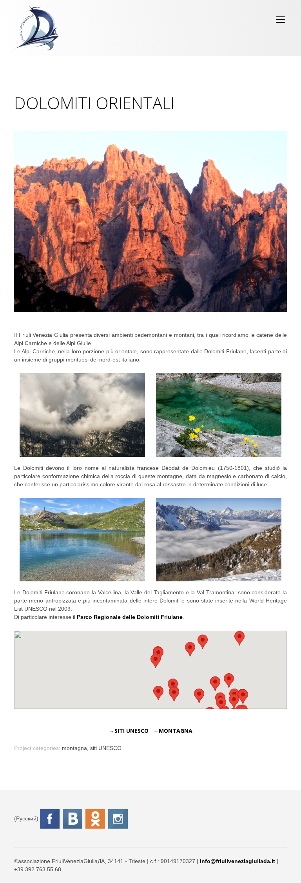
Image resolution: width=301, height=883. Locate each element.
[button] (174, 694)
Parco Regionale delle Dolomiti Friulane (130, 617)
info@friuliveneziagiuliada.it (237, 861)
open (280, 19)
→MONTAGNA (172, 730)
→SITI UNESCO (129, 730)
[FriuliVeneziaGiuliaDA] (37, 28)
